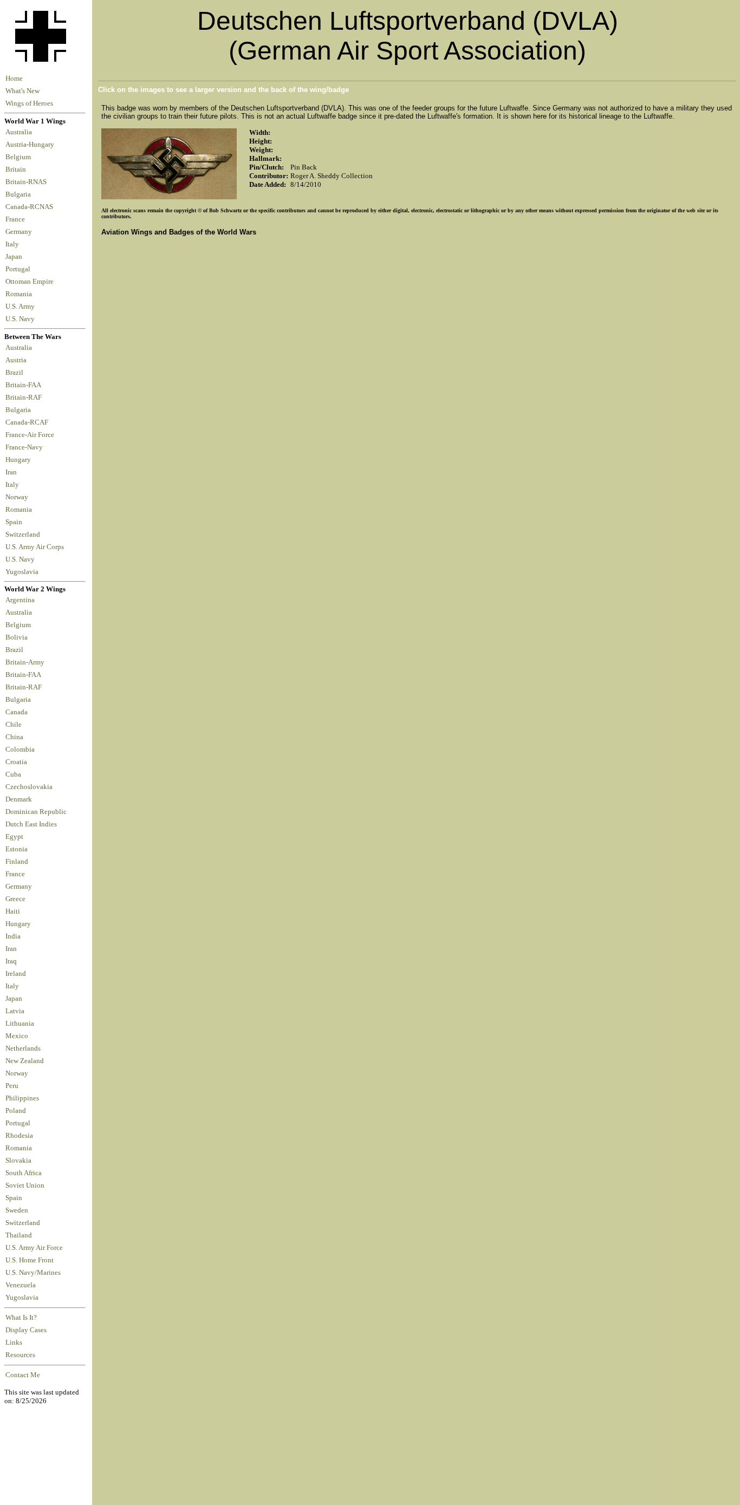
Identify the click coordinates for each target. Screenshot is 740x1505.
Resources (20, 1355)
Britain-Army (24, 662)
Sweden (16, 1210)
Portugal (19, 269)
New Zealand (24, 1061)
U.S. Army (20, 306)
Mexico (16, 1036)
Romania (20, 294)
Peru (11, 1086)
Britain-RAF (25, 397)
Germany (20, 232)
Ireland (15, 974)
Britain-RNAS (27, 182)
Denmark (18, 799)
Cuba (13, 774)
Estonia (16, 849)
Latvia (14, 1011)
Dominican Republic (36, 812)
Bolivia (16, 637)
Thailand (18, 1235)
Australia (20, 132)
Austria (17, 360)
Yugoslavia (22, 572)
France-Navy (25, 447)
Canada (16, 712)
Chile (13, 724)
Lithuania (19, 1023)
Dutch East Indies (31, 824)
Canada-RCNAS (30, 207)
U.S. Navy (20, 319)
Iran (12, 472)
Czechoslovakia (29, 787)
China (14, 737)
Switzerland (23, 534)
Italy (13, 244)
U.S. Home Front (29, 1260)
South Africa (23, 1173)
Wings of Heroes (29, 103)
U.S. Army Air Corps (35, 547)
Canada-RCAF (28, 422)
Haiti (12, 911)
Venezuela (20, 1285)
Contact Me (22, 1375)
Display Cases (26, 1330)
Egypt (14, 837)
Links (13, 1342)
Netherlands (23, 1048)
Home (14, 78)
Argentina (20, 600)
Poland (15, 1111)
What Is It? (21, 1317)
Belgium (19, 157)
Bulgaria (19, 194)
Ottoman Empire (31, 281)
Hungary (19, 460)
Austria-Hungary (31, 144)
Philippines (22, 1098)
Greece (15, 899)
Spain (13, 522)
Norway (18, 497)
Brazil (16, 372)
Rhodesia (19, 1135)
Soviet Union (24, 1185)
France (16, 219)
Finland (16, 861)
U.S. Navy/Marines (33, 1272)
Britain (17, 169)
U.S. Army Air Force (34, 1248)
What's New (22, 91)
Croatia (16, 762)
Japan (15, 256)
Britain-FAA (24, 385)
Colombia (20, 749)
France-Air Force (31, 435)
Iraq (11, 961)
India (13, 936)
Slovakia (18, 1160)
